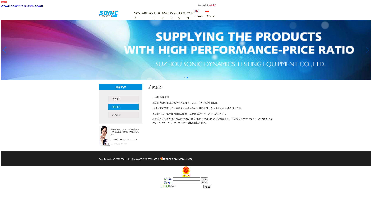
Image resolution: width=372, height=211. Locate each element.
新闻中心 (165, 15)
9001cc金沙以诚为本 (143, 15)
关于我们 (156, 15)
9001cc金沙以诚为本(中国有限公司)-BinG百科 (22, 6)
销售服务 (116, 99)
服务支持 (181, 15)
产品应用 (190, 15)
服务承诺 (116, 115)
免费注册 (212, 5)
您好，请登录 (203, 5)
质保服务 (116, 107)
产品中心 (173, 15)
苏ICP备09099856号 (149, 159)
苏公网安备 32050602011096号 (177, 159)
